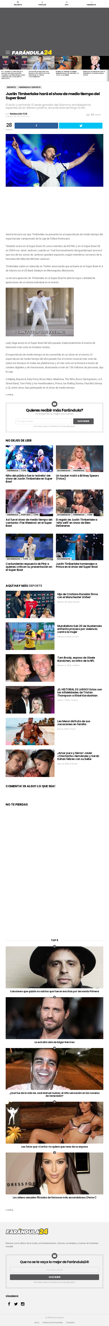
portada (25, 514)
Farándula (12, 470)
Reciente (18, 5)
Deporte (11, 87)
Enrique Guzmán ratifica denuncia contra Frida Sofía (94, 73)
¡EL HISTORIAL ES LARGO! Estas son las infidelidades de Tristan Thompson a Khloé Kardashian (79, 692)
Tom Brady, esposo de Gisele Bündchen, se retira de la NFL (76, 659)
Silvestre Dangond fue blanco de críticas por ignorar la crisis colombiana (39, 74)
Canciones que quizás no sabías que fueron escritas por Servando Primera (54, 991)
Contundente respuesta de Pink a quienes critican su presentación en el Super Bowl (29, 567)
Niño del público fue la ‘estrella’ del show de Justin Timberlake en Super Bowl (29, 479)
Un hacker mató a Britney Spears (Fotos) (77, 477)
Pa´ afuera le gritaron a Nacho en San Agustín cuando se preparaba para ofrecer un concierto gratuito (13, 75)
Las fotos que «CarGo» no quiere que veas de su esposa (54, 1146)
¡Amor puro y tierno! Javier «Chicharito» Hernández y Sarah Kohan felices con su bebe (78, 756)
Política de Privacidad (53, 1322)
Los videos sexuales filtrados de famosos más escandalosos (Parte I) (54, 1197)
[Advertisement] (54, 27)
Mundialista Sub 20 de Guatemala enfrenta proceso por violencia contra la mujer (79, 629)
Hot (67, 5)
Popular (42, 5)
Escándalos (63, 470)
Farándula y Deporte (29, 87)
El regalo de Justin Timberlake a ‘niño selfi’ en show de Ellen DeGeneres (76, 523)
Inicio (36, 1322)
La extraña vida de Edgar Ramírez (54, 1042)
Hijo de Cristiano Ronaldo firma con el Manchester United (77, 595)
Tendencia (91, 5)
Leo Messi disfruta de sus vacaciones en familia (73, 722)
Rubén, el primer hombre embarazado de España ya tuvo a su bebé (67, 73)
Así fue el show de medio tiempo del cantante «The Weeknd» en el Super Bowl (29, 523)
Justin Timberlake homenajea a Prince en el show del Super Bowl (77, 565)
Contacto (70, 1322)
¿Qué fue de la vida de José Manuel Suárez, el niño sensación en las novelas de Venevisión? (54, 1094)
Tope (23, 470)
